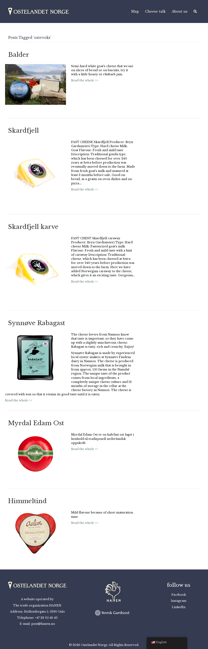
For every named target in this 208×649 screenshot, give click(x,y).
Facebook (178, 595)
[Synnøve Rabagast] (35, 358)
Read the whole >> (84, 80)
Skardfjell (23, 130)
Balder (18, 54)
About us (179, 11)
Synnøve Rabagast (36, 323)
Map (135, 11)
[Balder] (35, 84)
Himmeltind (27, 501)
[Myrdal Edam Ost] (35, 454)
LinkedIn (178, 607)
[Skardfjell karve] (35, 266)
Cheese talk (155, 11)
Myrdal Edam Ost (36, 423)
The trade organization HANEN (37, 605)
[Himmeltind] (35, 533)
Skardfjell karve (33, 227)
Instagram (178, 601)
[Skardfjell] (35, 170)
